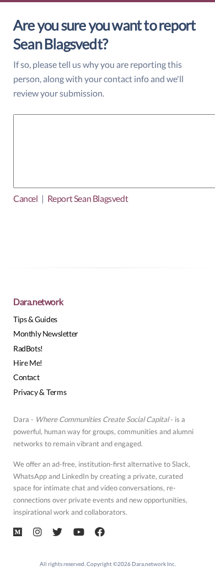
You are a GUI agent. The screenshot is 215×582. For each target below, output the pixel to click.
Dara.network (38, 301)
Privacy (25, 392)
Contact (26, 377)
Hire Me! (27, 362)
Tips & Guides (35, 319)
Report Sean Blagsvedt (87, 198)
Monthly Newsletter (45, 333)
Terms (56, 392)
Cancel (25, 198)
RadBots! (28, 348)
